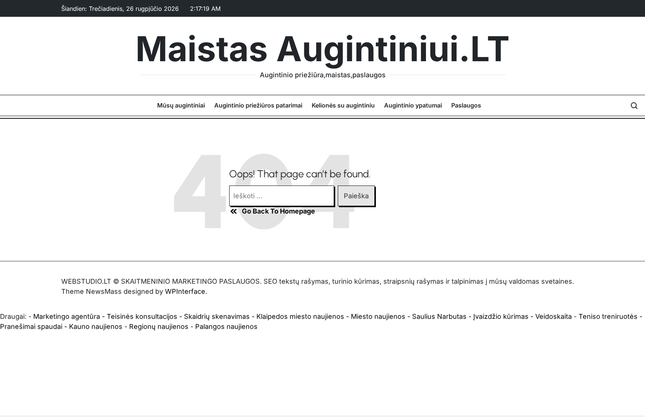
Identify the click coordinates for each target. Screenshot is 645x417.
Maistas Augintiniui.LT (322, 49)
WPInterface (185, 291)
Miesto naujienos (378, 316)
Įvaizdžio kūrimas (501, 316)
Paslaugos (466, 105)
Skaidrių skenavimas (217, 316)
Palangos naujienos (226, 326)
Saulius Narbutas (439, 316)
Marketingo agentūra (66, 316)
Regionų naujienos (158, 326)
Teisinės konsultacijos (142, 316)
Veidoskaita (553, 316)
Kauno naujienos (95, 326)
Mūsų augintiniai (181, 105)
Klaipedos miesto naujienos (300, 316)
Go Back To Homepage (278, 211)
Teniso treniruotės (608, 316)
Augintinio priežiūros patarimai (258, 105)
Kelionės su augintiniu (343, 105)
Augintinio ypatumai (413, 105)
